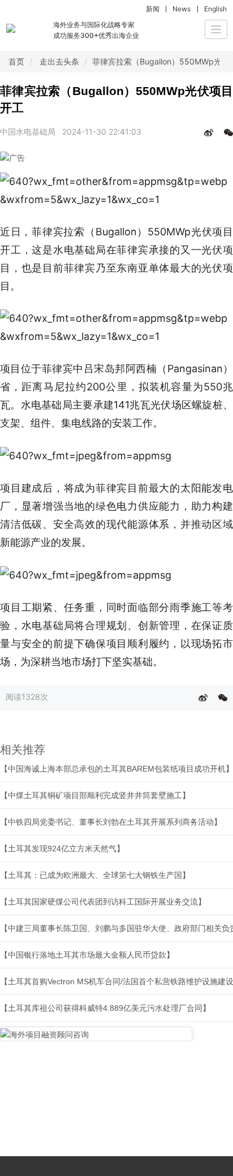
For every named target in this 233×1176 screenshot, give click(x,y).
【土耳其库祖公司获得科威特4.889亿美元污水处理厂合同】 (105, 1008)
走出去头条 (59, 61)
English (215, 9)
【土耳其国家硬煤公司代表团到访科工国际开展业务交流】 (103, 901)
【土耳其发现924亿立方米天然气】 (62, 848)
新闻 (152, 9)
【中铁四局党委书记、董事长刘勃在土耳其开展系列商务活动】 (111, 821)
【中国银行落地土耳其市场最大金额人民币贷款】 (87, 954)
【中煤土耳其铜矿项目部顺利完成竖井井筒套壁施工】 (95, 795)
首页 (16, 61)
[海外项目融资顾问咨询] (96, 1034)
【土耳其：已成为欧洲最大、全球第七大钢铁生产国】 (95, 875)
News (181, 9)
